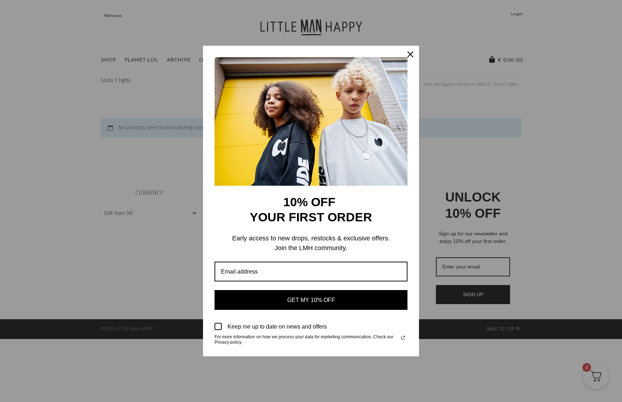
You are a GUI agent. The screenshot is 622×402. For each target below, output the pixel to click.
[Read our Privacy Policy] (403, 337)
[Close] (410, 54)
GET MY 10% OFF (311, 300)
